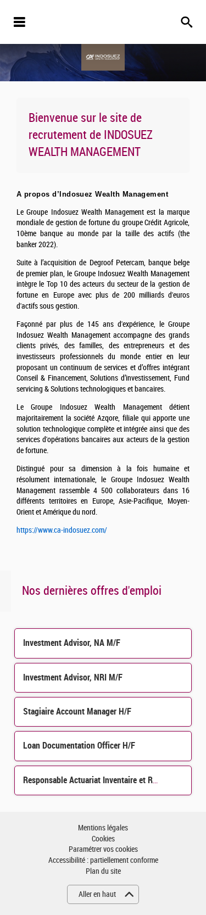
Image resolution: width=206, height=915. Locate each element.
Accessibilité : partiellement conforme (103, 860)
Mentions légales (103, 828)
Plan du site (103, 871)
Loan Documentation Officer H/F (79, 745)
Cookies (103, 839)
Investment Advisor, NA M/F (71, 643)
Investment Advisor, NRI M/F (73, 677)
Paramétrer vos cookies (103, 849)
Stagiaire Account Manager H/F (77, 711)
